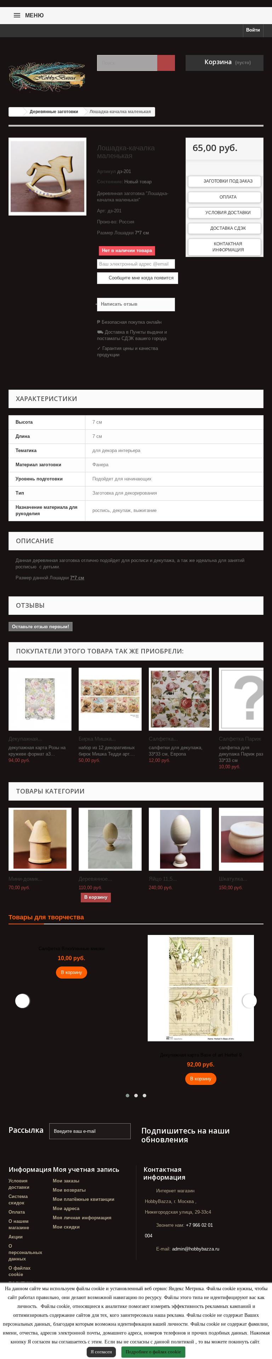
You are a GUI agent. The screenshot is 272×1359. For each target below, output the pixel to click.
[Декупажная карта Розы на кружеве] (40, 699)
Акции (15, 1237)
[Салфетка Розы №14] (180, 699)
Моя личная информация (82, 1217)
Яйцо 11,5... (163, 879)
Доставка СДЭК (228, 228)
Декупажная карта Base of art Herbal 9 (71, 1055)
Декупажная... (25, 739)
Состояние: (110, 181)
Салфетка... (163, 739)
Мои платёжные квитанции (83, 1199)
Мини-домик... (25, 879)
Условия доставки (228, 212)
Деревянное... (95, 879)
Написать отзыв (119, 304)
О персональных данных (25, 1252)
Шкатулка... (233, 879)
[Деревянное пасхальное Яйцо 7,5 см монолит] (110, 839)
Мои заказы (66, 1180)
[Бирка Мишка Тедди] (110, 699)
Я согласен (101, 1351)
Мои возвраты (69, 1190)
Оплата (228, 197)
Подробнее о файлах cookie (153, 1351)
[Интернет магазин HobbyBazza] (47, 73)
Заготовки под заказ (228, 181)
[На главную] (16, 111)
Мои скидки (66, 1227)
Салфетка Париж (240, 739)
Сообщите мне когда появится (140, 277)
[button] (127, 1095)
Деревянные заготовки (54, 111)
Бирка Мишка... (97, 739)
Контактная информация (228, 246)
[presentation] (22, 1001)
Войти (253, 30)
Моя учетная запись (86, 1169)
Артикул (106, 171)
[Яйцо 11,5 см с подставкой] (180, 839)
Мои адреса (66, 1208)
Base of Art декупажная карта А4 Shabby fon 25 (200, 1055)
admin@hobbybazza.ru (195, 1249)
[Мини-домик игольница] (40, 839)
